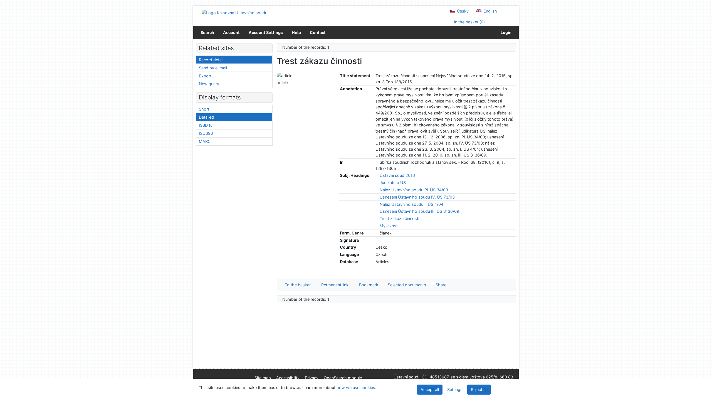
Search (207, 32)
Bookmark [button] (367, 284)
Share (440, 284)
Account (231, 32)
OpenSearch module (343, 377)
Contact (318, 32)
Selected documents (406, 284)
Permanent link (333, 284)
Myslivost (389, 225)
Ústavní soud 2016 (397, 175)
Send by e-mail (213, 67)
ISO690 (206, 133)
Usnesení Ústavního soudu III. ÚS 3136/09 (419, 211)
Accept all (430, 389)
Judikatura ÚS (393, 182)
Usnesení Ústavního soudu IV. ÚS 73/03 (417, 197)
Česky (462, 11)
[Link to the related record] (377, 162)
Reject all (479, 389)
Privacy (311, 377)
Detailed (206, 117)
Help (296, 32)
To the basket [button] (297, 284)
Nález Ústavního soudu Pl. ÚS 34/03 (414, 189)
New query (209, 83)
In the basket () (469, 21)
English (489, 11)
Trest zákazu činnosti (399, 218)
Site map (262, 377)
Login (505, 32)
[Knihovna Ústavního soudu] (234, 12)
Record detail (211, 59)
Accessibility (288, 377)
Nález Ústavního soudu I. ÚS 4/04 (411, 204)
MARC (205, 141)
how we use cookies (356, 387)
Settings (455, 389)
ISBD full (206, 125)
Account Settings (266, 32)
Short (204, 109)
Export (205, 76)
